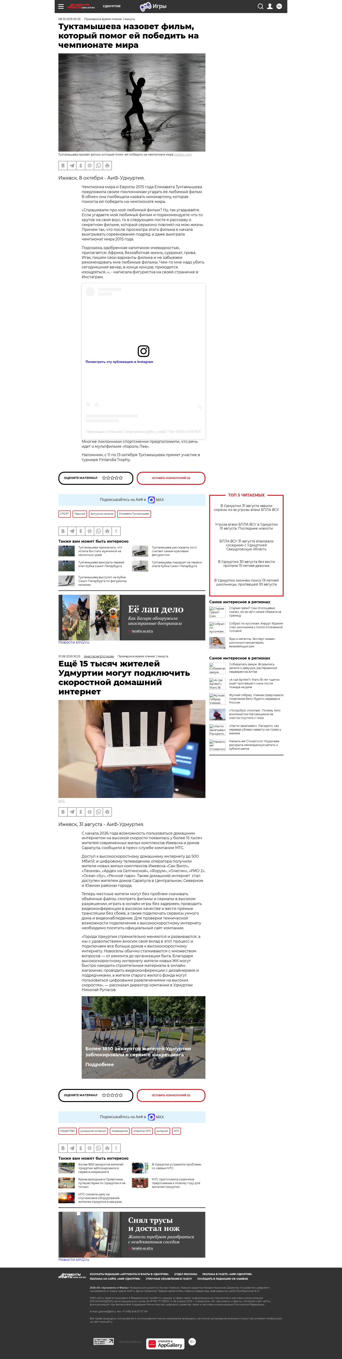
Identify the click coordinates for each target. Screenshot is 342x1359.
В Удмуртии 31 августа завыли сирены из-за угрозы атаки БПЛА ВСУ (246, 508)
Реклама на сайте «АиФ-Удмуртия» (115, 1278)
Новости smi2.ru (73, 642)
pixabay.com (183, 154)
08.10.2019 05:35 (69, 19)
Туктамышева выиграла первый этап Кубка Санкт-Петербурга (101, 564)
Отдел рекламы (185, 1274)
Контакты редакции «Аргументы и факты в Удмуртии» (129, 1274)
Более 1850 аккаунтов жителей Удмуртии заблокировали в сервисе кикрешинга (138, 1051)
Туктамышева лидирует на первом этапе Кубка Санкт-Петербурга (177, 564)
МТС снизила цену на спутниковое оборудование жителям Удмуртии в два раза (100, 1198)
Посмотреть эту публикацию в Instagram (119, 362)
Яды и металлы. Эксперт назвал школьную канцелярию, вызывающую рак (252, 642)
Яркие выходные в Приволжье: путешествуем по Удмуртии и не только (101, 1183)
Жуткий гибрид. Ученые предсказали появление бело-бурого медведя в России (256, 698)
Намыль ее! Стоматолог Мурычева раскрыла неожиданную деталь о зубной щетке (254, 744)
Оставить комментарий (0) (171, 478)
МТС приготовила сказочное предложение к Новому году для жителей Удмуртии (176, 1183)
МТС (61, 801)
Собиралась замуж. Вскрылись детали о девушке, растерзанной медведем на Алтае (253, 667)
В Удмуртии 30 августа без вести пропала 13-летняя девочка (246, 564)
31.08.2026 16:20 (69, 656)
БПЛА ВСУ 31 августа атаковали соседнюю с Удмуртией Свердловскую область (246, 545)
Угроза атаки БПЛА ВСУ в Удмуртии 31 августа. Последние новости (246, 526)
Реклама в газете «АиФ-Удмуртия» (227, 1274)
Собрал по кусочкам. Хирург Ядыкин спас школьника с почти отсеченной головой (256, 627)
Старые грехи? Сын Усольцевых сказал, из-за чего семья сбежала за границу (255, 611)
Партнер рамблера (130, 1341)
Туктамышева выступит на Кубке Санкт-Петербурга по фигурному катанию (102, 580)
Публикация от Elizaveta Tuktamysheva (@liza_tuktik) (126, 431)
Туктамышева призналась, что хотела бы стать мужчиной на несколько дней (100, 551)
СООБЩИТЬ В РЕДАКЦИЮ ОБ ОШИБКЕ (222, 1278)
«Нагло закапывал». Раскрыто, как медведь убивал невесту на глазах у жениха (255, 729)
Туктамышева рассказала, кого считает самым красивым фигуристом (174, 551)
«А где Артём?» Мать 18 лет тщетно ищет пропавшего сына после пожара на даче (254, 683)
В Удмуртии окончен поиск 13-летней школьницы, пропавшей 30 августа (246, 582)
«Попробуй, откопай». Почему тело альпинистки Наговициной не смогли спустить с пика (255, 714)
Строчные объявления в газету (169, 1278)
